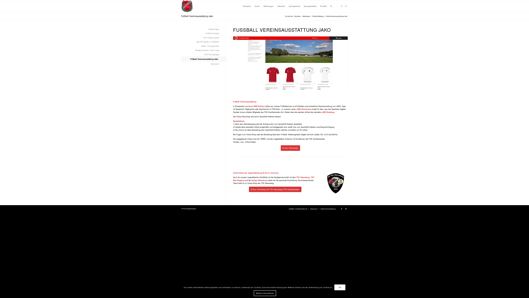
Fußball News (213, 29)
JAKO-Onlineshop (304, 109)
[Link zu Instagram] (346, 6)
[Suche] (331, 6)
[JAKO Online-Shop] (290, 64)
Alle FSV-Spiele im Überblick (207, 41)
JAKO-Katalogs (328, 112)
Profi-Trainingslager (211, 54)
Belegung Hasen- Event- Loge (207, 50)
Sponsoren (215, 63)
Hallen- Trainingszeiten (210, 46)
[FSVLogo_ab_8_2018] (187, 6)
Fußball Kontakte (212, 33)
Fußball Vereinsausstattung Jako (197, 16)
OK (340, 287)
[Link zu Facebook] (342, 6)
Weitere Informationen (265, 293)
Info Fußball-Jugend (211, 37)
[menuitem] (247, 6)
